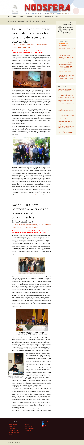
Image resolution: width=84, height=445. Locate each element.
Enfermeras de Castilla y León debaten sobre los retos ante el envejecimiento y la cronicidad (66, 115)
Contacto (57, 16)
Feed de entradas (28, 426)
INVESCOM (41, 224)
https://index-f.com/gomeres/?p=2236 (34, 194)
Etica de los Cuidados (30, 226)
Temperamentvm (20, 227)
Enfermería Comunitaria (21, 226)
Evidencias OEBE (35, 224)
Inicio (9, 16)
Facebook (46, 421)
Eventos (14, 16)
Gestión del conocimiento (30, 46)
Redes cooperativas (49, 16)
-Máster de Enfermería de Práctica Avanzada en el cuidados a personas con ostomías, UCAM (66, 68)
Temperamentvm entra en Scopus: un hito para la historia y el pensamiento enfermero (66, 91)
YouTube (45, 425)
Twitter (45, 423)
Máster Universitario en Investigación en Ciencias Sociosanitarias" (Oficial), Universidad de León (66, 75)
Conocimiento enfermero (42, 44)
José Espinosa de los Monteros (25, 47)
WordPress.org (28, 430)
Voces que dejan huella (62, 107)
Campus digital (12, 426)
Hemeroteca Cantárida (13, 430)
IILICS (47, 226)
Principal (11, 434)
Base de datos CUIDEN (13, 424)
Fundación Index (12, 428)
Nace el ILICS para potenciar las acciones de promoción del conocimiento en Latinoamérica (30, 213)
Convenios (29, 224)
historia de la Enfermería (40, 46)
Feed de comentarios (29, 428)
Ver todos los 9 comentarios (18, 415)
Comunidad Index (38, 16)
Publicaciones (29, 16)
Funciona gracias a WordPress (14, 442)
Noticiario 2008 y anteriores (14, 432)
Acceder (27, 424)
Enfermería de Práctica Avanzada (18, 46)
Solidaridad (33, 44)
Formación (21, 16)
